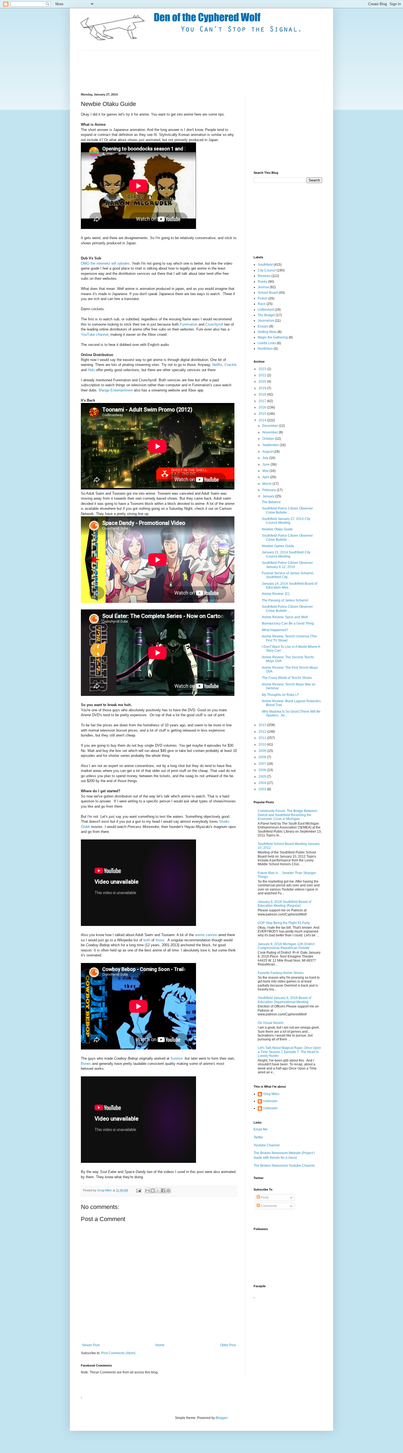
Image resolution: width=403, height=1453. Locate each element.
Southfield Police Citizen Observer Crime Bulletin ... (287, 510)
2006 (263, 770)
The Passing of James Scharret (285, 600)
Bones (86, 1064)
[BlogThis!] (152, 1190)
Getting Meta (267, 332)
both (146, 940)
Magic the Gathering (273, 337)
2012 (263, 732)
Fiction (263, 298)
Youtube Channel (267, 1145)
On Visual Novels (270, 1023)
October (268, 439)
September (271, 445)
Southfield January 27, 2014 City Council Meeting (286, 521)
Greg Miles (105, 1190)
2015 (263, 414)
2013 (263, 725)
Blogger (221, 1418)
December (270, 426)
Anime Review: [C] (275, 594)
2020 (263, 381)
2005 (263, 777)
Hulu (91, 370)
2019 (263, 388)
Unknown (270, 1101)
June (266, 464)
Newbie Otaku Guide (277, 529)
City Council (267, 270)
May (265, 471)
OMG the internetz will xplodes (105, 263)
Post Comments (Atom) (118, 1353)
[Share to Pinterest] (168, 1190)
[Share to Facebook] (163, 1190)
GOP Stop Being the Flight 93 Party (284, 923)
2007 (263, 764)
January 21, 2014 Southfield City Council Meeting (286, 554)
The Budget (266, 315)
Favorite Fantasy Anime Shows (280, 973)
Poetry (262, 282)
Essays (263, 326)
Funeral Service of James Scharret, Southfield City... (288, 575)
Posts (264, 1197)
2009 (263, 751)
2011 (263, 738)
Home (159, 1345)
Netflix (217, 365)
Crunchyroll (214, 324)
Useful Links (267, 343)
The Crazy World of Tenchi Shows (287, 678)
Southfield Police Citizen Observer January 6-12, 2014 (287, 565)
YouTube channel (94, 334)
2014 (263, 420)
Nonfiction (265, 349)
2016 (263, 407)
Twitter (258, 1137)
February (269, 490)
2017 (263, 401)
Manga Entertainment (116, 390)
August (268, 451)
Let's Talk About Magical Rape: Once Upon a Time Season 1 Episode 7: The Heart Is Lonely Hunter (289, 1052)
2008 (263, 757)
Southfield (265, 265)
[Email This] (147, 1190)
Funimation (188, 324)
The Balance (271, 502)
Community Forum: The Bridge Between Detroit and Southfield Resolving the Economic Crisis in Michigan (287, 815)
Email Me (261, 1129)
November (270, 432)
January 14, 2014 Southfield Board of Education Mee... (289, 585)
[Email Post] (138, 1190)
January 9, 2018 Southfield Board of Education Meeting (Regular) (284, 904)
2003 (263, 789)
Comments (268, 1206)
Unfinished (266, 310)
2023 (263, 369)
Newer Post (91, 1345)
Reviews (264, 276)
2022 (263, 375)
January (268, 496)
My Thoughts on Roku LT (280, 695)
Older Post (228, 1345)
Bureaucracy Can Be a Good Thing (288, 623)
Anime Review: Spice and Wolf (285, 617)
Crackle (231, 365)
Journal (263, 287)
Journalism (266, 321)
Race (262, 304)
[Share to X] (158, 1190)
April (266, 477)
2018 (263, 394)
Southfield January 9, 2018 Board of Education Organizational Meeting (284, 1000)
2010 (263, 744)
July (265, 458)
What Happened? (275, 630)
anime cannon (206, 935)
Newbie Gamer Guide (278, 546)
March (267, 484)
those (159, 940)
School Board (268, 293)
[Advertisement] (180, 70)
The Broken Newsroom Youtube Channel (284, 1166)
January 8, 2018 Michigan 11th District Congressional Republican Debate (286, 946)
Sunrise (177, 1058)
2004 (263, 783)
